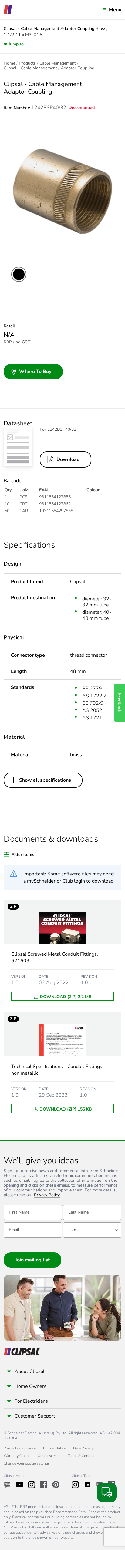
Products (27, 63)
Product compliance (20, 1448)
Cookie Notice (54, 1448)
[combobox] (92, 1230)
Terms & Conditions (84, 1455)
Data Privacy (83, 1448)
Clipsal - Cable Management (30, 68)
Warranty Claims (17, 1455)
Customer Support (35, 1416)
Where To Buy (35, 371)
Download (68, 459)
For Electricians (31, 1401)
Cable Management (57, 63)
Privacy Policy (47, 1195)
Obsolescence (49, 1455)
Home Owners (30, 1386)
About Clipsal (30, 1371)
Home (9, 63)
